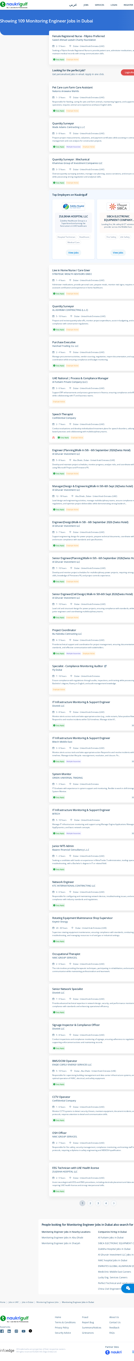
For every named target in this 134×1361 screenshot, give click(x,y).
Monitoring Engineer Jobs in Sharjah (61, 1243)
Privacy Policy (62, 1327)
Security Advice (63, 1332)
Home (2, 1302)
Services (99, 5)
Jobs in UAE (14, 1302)
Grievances (88, 1332)
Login (114, 5)
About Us (114, 1317)
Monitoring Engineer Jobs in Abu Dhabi (62, 1237)
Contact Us (115, 1322)
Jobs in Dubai (27, 1302)
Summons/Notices (91, 1327)
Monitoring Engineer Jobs (47, 1302)
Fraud (85, 1317)
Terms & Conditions (65, 1322)
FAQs (112, 1332)
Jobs (86, 5)
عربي (73, 5)
